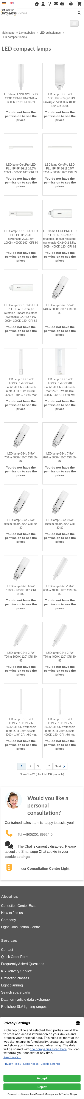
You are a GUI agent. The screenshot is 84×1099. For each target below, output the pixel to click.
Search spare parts (15, 992)
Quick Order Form (14, 957)
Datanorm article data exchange (25, 999)
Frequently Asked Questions (22, 964)
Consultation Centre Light (48, 868)
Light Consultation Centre (20, 927)
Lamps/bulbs (27, 32)
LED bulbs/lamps (50, 32)
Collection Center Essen (19, 906)
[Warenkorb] (79, 4)
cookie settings (17, 857)
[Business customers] (63, 4)
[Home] (36, 4)
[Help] (49, 4)
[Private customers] (72, 4)
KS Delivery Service (16, 971)
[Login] (43, 4)
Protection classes (15, 978)
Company (8, 920)
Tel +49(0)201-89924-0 (35, 834)
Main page (8, 32)
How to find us (12, 913)
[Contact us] (55, 4)
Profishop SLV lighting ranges (24, 1006)
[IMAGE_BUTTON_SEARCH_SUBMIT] (78, 12)
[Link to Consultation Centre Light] (11, 868)
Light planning (12, 985)
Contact (7, 950)
